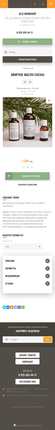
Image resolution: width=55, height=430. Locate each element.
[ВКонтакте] (8, 307)
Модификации (12, 276)
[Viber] (19, 307)
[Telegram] (15, 307)
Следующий (30, 82)
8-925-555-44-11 (25, 32)
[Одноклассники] (11, 307)
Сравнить (49, 100)
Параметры (10, 268)
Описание (10, 261)
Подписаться (47, 339)
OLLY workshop (27, 14)
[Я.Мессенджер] (4, 307)
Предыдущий (25, 82)
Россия (35, 88)
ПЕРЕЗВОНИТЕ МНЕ (27, 381)
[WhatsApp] (23, 307)
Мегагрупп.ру (35, 425)
